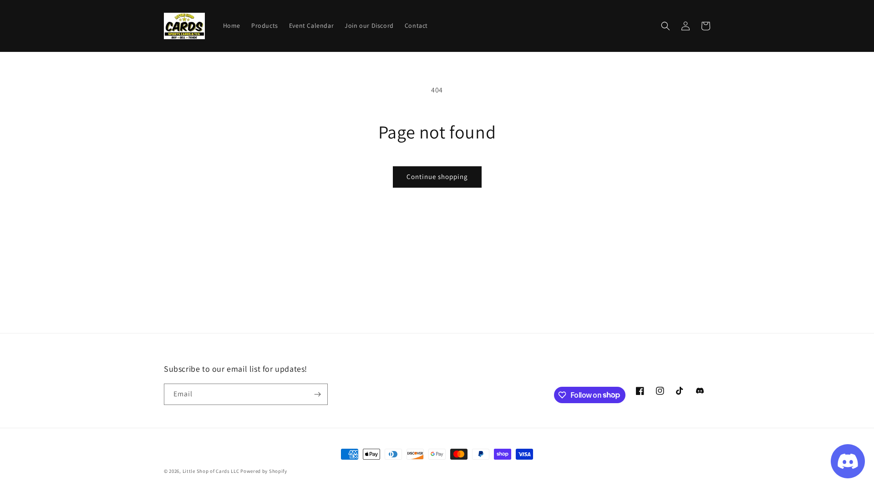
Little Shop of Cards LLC (211, 471)
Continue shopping (437, 176)
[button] (666, 26)
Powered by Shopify (263, 471)
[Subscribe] (317, 394)
